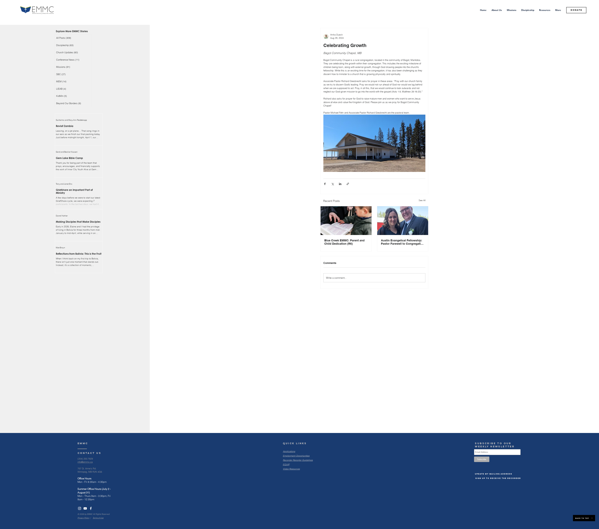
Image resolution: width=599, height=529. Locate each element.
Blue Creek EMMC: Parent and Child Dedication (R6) (344, 242)
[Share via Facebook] (324, 183)
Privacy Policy (83, 518)
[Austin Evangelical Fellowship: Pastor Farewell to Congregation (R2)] (402, 220)
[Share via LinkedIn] (340, 183)
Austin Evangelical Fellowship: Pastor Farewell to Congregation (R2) (402, 242)
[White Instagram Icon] (80, 508)
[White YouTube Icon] (85, 508)
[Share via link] (347, 183)
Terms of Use (98, 518)
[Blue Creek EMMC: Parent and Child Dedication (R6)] (346, 220)
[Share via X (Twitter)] (332, 183)
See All (422, 200)
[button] (493, 474)
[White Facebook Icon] (91, 508)
